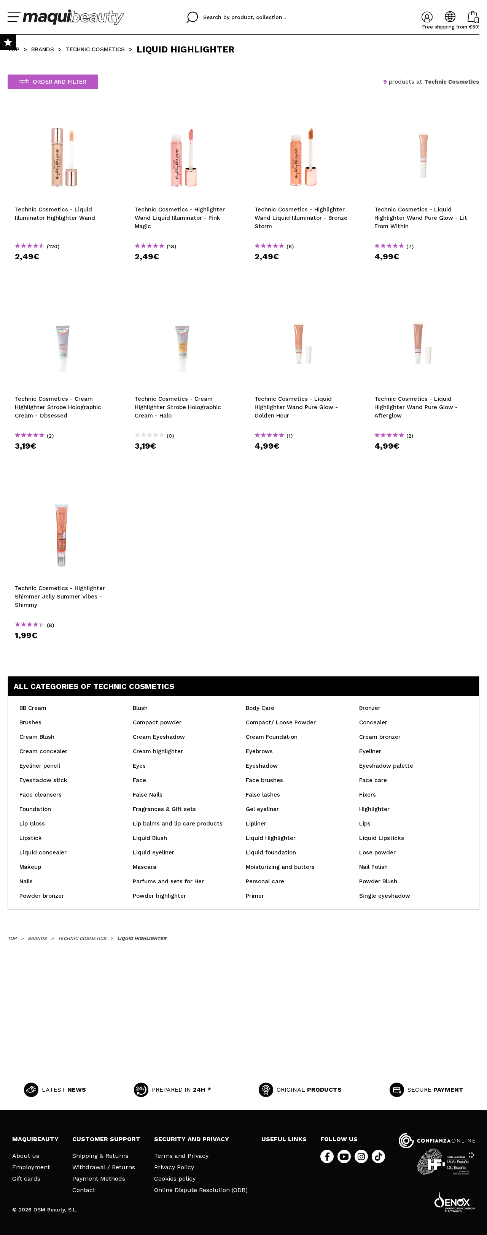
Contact (83, 1190)
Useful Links (284, 1139)
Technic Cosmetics (95, 49)
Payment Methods (98, 1179)
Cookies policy (175, 1179)
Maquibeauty (35, 1139)
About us (25, 1156)
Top (13, 49)
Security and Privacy (191, 1139)
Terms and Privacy (181, 1156)
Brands (42, 49)
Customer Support (106, 1139)
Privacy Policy (174, 1167)
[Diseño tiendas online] (454, 1201)
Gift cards (26, 1179)
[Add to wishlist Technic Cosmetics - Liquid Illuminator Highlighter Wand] (64, 116)
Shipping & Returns (100, 1156)
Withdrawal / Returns (103, 1167)
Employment (31, 1167)
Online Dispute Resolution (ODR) (201, 1190)
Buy (63, 270)
